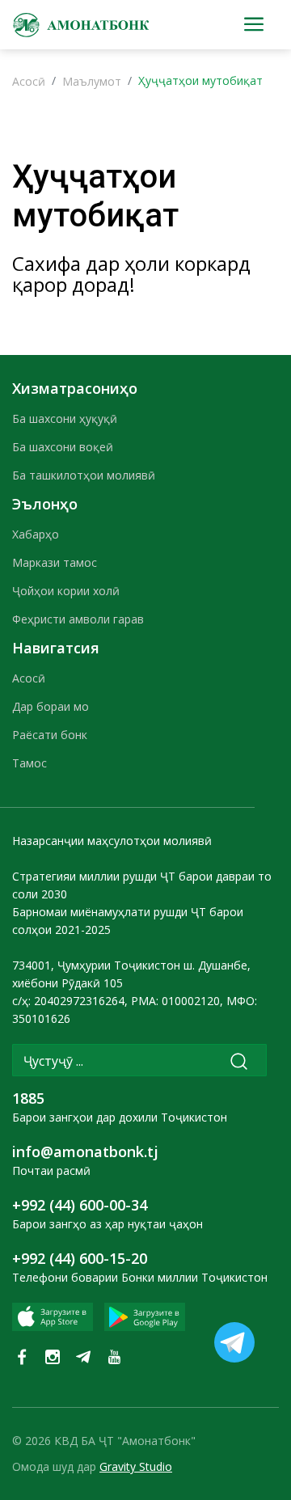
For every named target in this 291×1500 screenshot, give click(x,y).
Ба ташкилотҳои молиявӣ (83, 475)
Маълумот (91, 81)
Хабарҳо (35, 534)
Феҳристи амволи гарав (78, 619)
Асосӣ (28, 81)
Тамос (29, 763)
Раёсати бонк (49, 734)
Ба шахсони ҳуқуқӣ (64, 418)
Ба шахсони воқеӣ (62, 446)
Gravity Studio (135, 1466)
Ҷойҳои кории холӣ (66, 590)
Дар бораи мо (50, 706)
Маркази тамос (54, 562)
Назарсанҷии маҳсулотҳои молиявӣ (112, 840)
